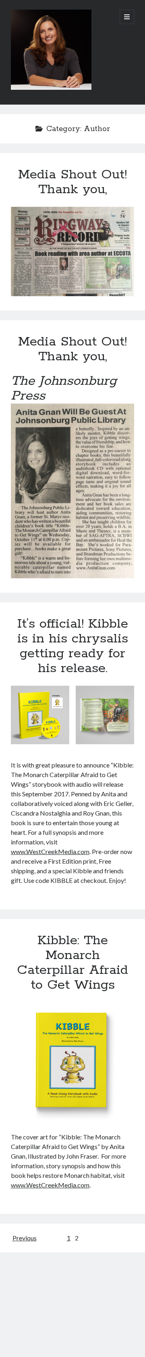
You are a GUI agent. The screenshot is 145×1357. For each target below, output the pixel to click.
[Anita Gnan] (51, 88)
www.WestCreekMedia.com (50, 851)
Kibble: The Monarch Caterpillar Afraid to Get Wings (72, 963)
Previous (24, 1238)
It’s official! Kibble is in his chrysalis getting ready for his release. (72, 646)
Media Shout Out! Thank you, (72, 182)
